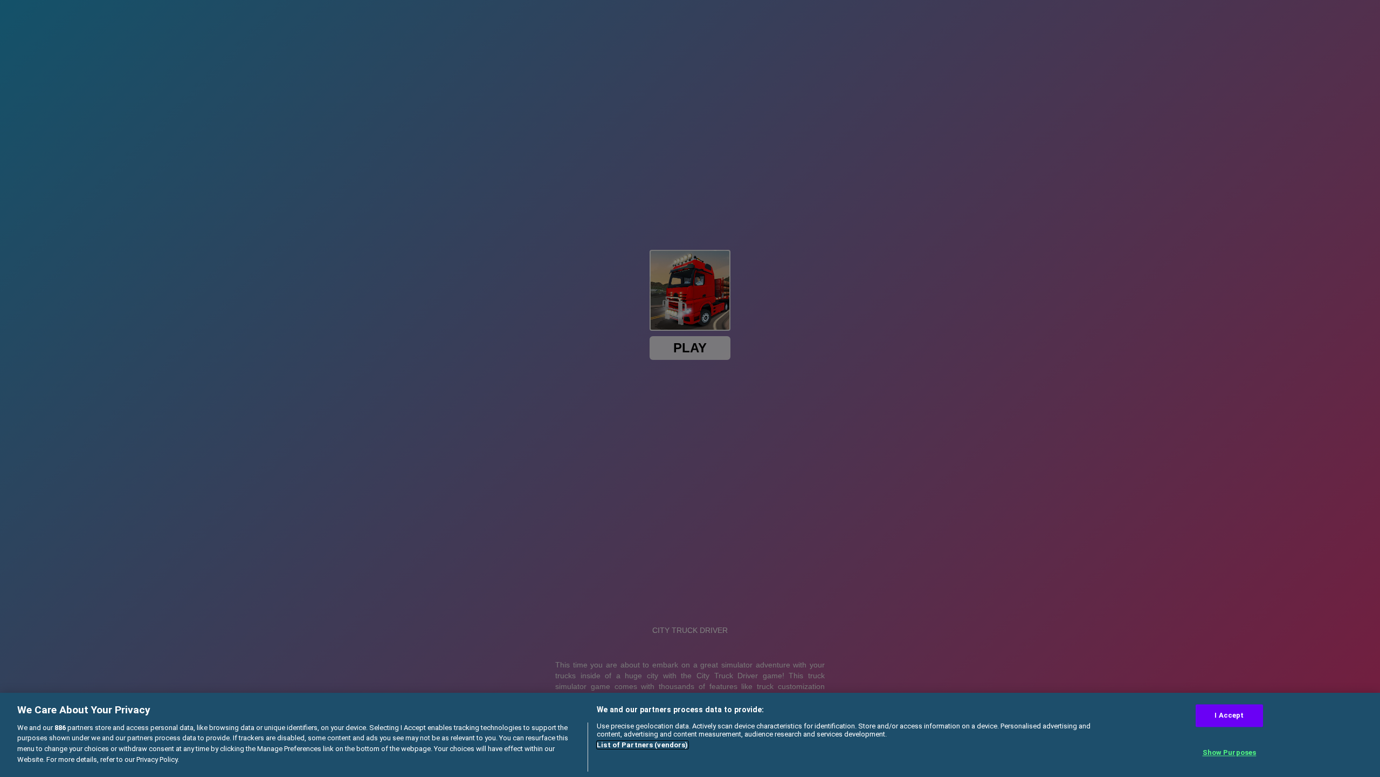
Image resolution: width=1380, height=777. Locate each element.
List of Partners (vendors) (642, 745)
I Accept (1229, 715)
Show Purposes (1230, 753)
